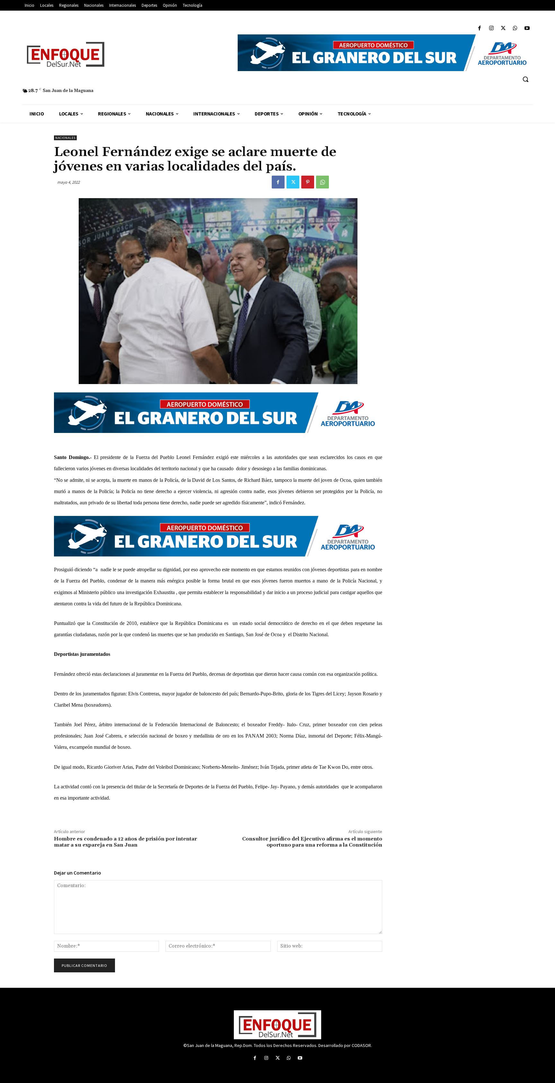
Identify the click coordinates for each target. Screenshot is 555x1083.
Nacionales (65, 138)
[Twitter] (503, 28)
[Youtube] (527, 28)
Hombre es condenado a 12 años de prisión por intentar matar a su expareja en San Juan (125, 842)
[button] (525, 79)
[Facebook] (479, 28)
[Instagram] (491, 28)
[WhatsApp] (515, 28)
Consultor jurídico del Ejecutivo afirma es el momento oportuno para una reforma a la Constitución (312, 842)
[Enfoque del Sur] (126, 54)
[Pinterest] (307, 182)
